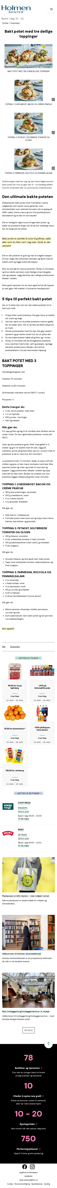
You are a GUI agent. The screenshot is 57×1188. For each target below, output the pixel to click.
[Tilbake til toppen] (48, 1044)
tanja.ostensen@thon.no (28, 1180)
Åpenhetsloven (37, 1184)
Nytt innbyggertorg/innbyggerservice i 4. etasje (25, 1011)
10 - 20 (12, 18)
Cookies (10, 1184)
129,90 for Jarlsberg (15, 770)
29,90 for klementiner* (14, 729)
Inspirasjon (15, 23)
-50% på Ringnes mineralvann (42, 728)
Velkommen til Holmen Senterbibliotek (21, 953)
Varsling (47, 1184)
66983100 (28, 1176)
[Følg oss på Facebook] (24, 1167)
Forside (5, 23)
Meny (21, 829)
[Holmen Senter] (15, 9)
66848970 (22, 808)
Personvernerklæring (22, 1184)
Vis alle (29, 1030)
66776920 (22, 835)
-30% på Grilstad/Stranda (42, 686)
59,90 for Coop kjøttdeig (15, 686)
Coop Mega (24, 803)
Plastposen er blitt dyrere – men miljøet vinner (25, 896)
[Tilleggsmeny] (51, 9)
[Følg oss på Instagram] (32, 1167)
